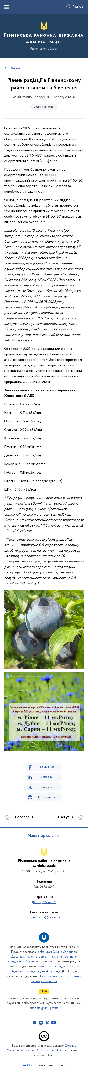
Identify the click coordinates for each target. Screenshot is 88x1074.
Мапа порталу (40, 835)
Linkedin (46, 777)
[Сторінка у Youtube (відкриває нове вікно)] (53, 1022)
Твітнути (46, 787)
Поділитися (46, 767)
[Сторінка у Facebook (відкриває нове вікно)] (34, 1022)
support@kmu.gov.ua (44, 1008)
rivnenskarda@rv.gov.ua (44, 917)
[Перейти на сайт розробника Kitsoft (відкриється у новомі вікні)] (29, 1065)
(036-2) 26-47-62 (44, 902)
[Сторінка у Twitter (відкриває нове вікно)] (47, 1022)
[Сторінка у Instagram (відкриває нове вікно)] (40, 1022)
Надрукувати (46, 797)
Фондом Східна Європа (56, 952)
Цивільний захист (44, 106)
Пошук (77, 7)
